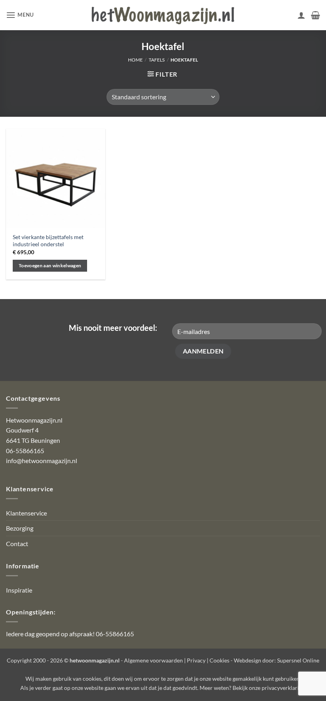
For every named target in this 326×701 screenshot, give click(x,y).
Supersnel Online (298, 660)
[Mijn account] (301, 15)
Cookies (219, 660)
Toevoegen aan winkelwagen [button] (50, 265)
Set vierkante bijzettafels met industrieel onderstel (48, 241)
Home (135, 60)
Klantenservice (26, 513)
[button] (20, 15)
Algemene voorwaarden (153, 660)
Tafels (157, 60)
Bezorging (19, 528)
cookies (92, 678)
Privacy (196, 660)
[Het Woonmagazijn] (163, 15)
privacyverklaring (283, 687)
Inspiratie (19, 590)
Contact (17, 543)
